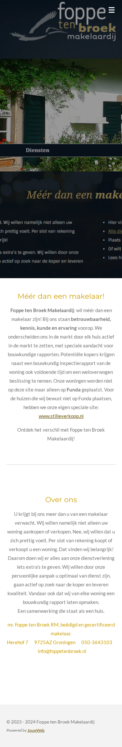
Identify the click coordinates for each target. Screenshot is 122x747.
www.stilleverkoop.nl (61, 416)
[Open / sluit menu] (111, 9)
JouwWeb (36, 730)
